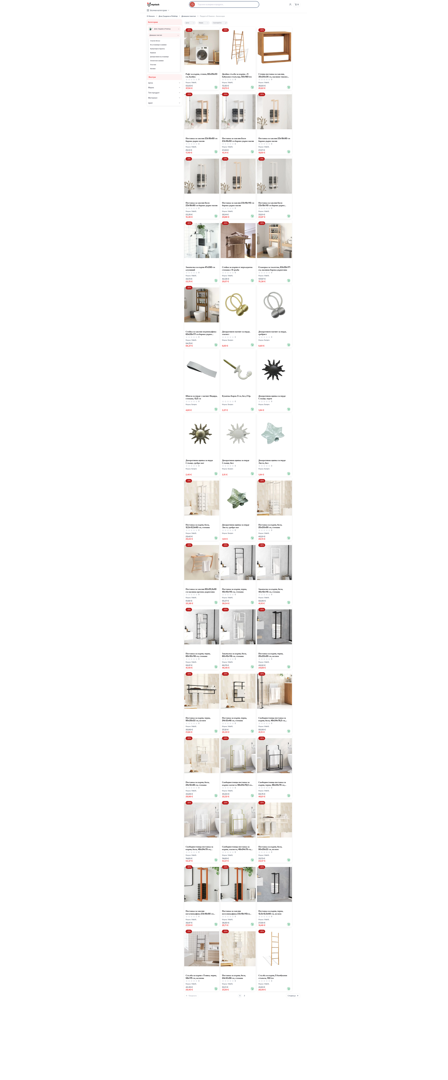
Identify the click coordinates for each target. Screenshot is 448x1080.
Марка (201, 23)
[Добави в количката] (216, 87)
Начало (152, 16)
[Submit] (192, 4)
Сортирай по (217, 23)
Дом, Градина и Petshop (168, 16)
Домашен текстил (189, 16)
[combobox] (224, 4)
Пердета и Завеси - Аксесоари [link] (212, 16)
